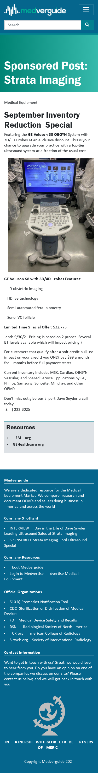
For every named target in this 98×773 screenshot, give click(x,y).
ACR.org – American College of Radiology (45, 633)
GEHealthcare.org (28, 444)
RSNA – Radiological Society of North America (49, 627)
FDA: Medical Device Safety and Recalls (43, 620)
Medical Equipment (20, 103)
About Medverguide (26, 567)
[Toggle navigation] (86, 9)
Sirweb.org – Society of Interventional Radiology (50, 640)
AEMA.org (22, 438)
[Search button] (87, 25)
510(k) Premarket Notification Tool (39, 602)
